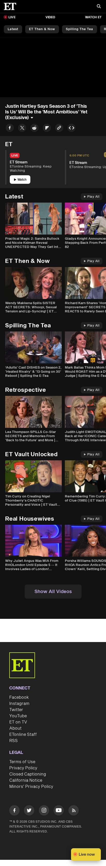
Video (50, 17)
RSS (13, 741)
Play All (93, 196)
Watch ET (93, 17)
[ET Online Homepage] (11, 6)
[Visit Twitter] (29, 811)
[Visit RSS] (73, 811)
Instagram (19, 704)
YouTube (18, 716)
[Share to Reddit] (34, 128)
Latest (13, 29)
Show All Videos (53, 591)
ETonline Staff (23, 734)
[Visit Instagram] (44, 811)
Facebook (19, 697)
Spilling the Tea (79, 29)
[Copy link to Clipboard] (59, 128)
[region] (53, 67)
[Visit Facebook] (14, 811)
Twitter (16, 710)
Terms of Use (22, 762)
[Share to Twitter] (22, 128)
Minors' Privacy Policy (31, 787)
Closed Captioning (27, 774)
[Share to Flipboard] (46, 128)
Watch (21, 179)
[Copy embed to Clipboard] (71, 128)
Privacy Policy (23, 768)
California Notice (25, 780)
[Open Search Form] (99, 7)
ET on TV (18, 722)
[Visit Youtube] (59, 810)
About (15, 728)
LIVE (11, 17)
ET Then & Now (42, 29)
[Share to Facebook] (9, 128)
